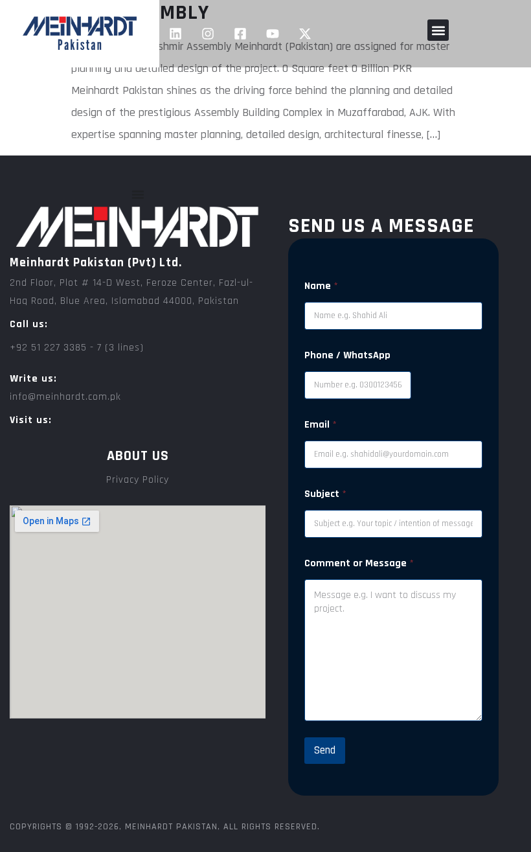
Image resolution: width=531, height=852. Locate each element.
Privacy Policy (137, 480)
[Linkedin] (175, 33)
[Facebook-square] (240, 33)
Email (320, 425)
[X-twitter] (305, 33)
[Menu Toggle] (137, 194)
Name (321, 286)
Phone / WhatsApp (347, 355)
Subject (325, 494)
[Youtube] (272, 33)
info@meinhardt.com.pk (65, 397)
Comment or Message (359, 563)
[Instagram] (207, 33)
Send (324, 750)
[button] (438, 30)
